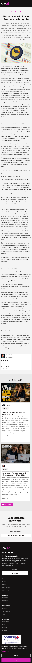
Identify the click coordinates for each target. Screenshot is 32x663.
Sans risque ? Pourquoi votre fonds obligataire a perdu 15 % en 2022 (14, 474)
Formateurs (5, 597)
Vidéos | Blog (5, 621)
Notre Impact (5, 590)
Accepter (16, 660)
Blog (12, 11)
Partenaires (5, 627)
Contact (4, 630)
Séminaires (5, 600)
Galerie (4, 614)
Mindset (5, 408)
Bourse (5, 469)
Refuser (16, 655)
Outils (3, 624)
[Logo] (5, 3)
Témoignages (6, 611)
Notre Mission (6, 587)
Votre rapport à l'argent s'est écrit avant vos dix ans (14, 413)
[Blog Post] (15, 392)
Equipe (4, 584)
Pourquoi (4, 608)
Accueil (4, 581)
